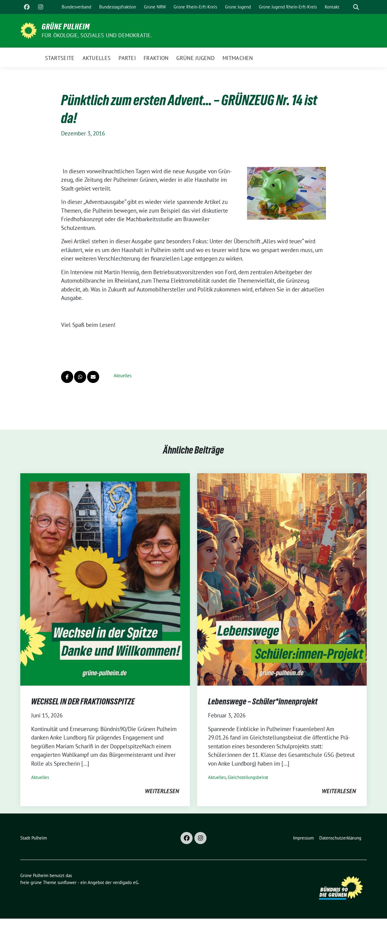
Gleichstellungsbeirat (248, 777)
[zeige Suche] (356, 7)
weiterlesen (162, 791)
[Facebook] (27, 7)
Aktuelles (123, 375)
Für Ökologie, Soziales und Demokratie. (97, 35)
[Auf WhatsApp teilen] (80, 377)
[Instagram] (40, 7)
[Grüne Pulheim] (28, 30)
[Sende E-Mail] (93, 377)
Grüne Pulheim (66, 26)
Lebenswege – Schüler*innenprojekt (262, 701)
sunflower (66, 882)
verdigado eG (125, 882)
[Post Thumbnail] (105, 578)
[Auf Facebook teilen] (67, 377)
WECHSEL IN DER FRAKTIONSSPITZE (83, 701)
